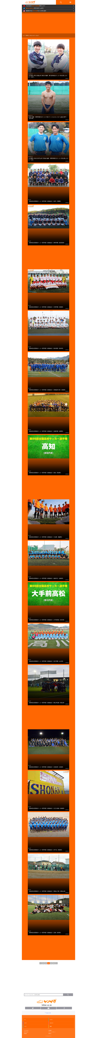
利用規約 (25, 1033)
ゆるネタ (51, 1022)
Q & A (25, 1026)
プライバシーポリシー (52, 1031)
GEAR (25, 1022)
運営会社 (49, 1033)
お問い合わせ (26, 1031)
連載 (51, 1026)
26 (53, 963)
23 (45, 963)
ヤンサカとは (26, 1030)
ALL (25, 1019)
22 (43, 963)
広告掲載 (49, 1030)
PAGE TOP (48, 1013)
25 (51, 963)
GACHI (51, 1019)
